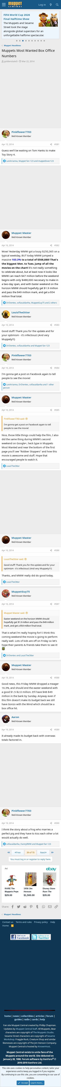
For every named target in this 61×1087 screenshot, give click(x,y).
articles (40, 1016)
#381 (56, 144)
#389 (56, 729)
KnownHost (44, 1046)
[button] (4, 4)
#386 (56, 550)
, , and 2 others (31, 302)
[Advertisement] (30, 95)
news (16, 1016)
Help (52, 922)
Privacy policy (41, 922)
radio (27, 1019)
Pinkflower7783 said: (14, 418)
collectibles (27, 1016)
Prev (18, 852)
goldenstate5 (10, 61)
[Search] (57, 4)
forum (49, 1016)
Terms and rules (24, 922)
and (20, 655)
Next (43, 852)
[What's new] (50, 4)
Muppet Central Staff (26, 1028)
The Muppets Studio (43, 1032)
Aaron (15, 717)
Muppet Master (21, 233)
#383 (56, 325)
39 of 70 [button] (30, 852)
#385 (56, 410)
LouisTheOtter (21, 312)
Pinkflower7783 (21, 132)
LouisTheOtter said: (14, 559)
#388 (56, 677)
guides (18, 1019)
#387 (56, 604)
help (42, 1019)
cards (35, 1019)
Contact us (7, 922)
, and (30, 161)
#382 (56, 245)
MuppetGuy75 (21, 591)
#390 (56, 823)
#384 (56, 367)
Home (5, 925)
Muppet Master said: (14, 612)
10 (44, 40)
